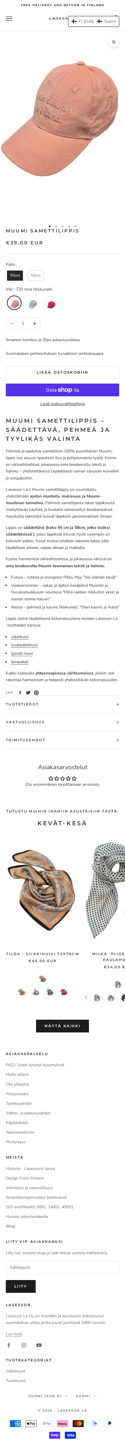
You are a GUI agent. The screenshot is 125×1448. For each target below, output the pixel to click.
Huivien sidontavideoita (27, 1216)
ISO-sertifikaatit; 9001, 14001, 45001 (39, 1207)
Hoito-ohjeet (17, 1074)
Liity (20, 1286)
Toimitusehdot (19, 1103)
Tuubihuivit (16, 1380)
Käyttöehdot (17, 1122)
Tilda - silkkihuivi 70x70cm (42, 954)
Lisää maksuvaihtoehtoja (62, 404)
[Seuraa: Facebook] (9, 1345)
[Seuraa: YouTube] (39, 1345)
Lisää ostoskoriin (63, 372)
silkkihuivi (19, 637)
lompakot (19, 662)
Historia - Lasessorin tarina (30, 1168)
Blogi (10, 1226)
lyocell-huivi (22, 653)
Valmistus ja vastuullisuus (29, 1188)
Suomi (83, 1396)
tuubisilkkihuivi (24, 645)
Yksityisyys (16, 1142)
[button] (94, 21)
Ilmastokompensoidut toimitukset (36, 1197)
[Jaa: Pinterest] (36, 692)
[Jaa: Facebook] (20, 692)
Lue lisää (14, 1334)
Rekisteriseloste (20, 1132)
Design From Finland (25, 1178)
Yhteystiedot (17, 1094)
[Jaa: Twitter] (28, 693)
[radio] (14, 276)
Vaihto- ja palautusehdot (28, 1113)
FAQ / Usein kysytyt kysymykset (35, 1065)
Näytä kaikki (62, 1025)
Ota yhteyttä (17, 1084)
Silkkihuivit (15, 1371)
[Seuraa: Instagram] (24, 1345)
